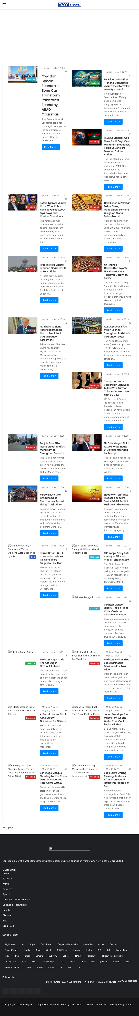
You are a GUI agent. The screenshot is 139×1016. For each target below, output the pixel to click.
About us (131, 1004)
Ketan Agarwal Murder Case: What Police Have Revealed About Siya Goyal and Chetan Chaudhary (53, 209)
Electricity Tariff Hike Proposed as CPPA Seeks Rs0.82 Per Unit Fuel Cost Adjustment (117, 499)
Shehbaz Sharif (12, 967)
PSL (62, 961)
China (101, 944)
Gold (48, 950)
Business (7, 889)
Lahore (66, 956)
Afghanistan (10, 944)
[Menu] (4, 6)
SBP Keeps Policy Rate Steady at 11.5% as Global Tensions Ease (117, 556)
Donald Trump (11, 950)
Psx (84, 961)
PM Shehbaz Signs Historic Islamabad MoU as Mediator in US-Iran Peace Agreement (51, 333)
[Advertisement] (69, 34)
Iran (17, 956)
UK (60, 967)
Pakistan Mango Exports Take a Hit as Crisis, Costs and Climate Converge (116, 609)
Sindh (28, 967)
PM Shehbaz (48, 961)
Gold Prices (61, 950)
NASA (78, 956)
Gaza (38, 950)
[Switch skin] (134, 6)
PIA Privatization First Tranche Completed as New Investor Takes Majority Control (117, 84)
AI (23, 944)
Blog (5, 920)
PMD (34, 961)
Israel (27, 956)
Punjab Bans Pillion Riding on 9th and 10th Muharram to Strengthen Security (53, 448)
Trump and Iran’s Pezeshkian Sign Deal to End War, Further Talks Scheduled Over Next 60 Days (117, 388)
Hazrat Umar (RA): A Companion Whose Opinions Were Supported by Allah (51, 558)
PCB (24, 961)
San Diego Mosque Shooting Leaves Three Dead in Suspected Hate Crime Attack (53, 778)
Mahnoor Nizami (114, 652)
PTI (93, 961)
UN (69, 967)
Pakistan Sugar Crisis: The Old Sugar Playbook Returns (52, 663)
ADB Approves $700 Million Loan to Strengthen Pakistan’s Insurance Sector (117, 331)
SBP (127, 961)
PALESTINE (10, 961)
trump (51, 967)
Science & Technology (15, 904)
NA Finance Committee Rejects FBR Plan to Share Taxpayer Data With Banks (116, 271)
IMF (108, 950)
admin (46, 68)
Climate (7, 915)
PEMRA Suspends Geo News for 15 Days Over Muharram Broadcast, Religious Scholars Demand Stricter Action (117, 146)
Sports (6, 894)
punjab (103, 961)
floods (27, 950)
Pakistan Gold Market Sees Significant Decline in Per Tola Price (116, 664)
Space (39, 967)
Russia (116, 961)
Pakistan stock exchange (113, 956)
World (6, 883)
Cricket (113, 944)
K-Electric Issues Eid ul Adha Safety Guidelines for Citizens (53, 718)
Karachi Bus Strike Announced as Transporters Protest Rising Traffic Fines (52, 499)
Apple (32, 944)
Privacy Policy (117, 1004)
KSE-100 (52, 956)
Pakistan (7, 878)
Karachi (39, 956)
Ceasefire (88, 944)
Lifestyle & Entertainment (16, 899)
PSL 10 (73, 961)
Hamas (76, 950)
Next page (8, 827)
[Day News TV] (69, 4)
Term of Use (101, 1004)
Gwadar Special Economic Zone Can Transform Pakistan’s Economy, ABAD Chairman (51, 95)
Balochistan (46, 944)
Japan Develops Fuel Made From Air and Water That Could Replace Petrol (116, 719)
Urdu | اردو (8, 926)
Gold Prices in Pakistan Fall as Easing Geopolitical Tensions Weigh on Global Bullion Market (117, 209)
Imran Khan (121, 950)
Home (6, 873)
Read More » (51, 147)
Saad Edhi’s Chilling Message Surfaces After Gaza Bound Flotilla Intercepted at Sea (116, 779)
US (78, 967)
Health (6, 910)
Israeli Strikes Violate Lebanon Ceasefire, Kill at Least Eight (53, 268)
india (7, 956)
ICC (99, 950)
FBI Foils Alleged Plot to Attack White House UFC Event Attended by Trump (117, 448)
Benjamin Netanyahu (68, 944)
